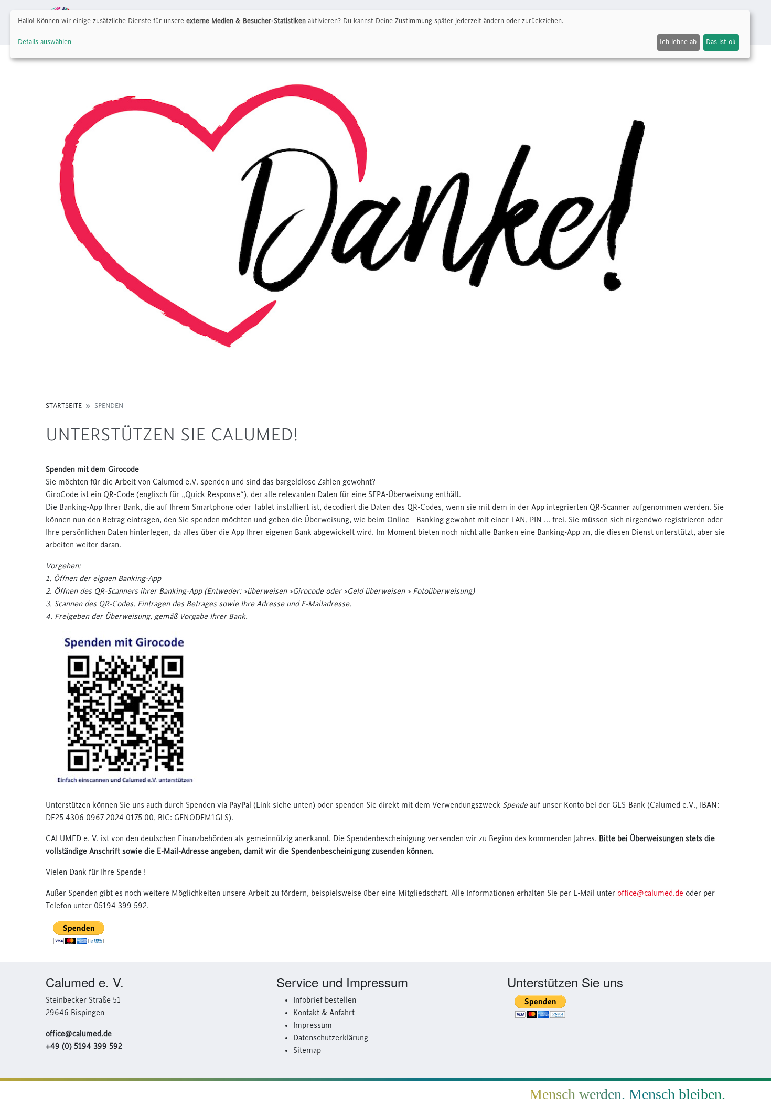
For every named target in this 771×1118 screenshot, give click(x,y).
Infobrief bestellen (324, 1000)
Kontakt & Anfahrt (324, 1013)
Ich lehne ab (678, 42)
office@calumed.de (650, 893)
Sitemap (307, 1051)
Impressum (312, 1026)
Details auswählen (44, 42)
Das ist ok (721, 42)
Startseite (64, 406)
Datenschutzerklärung (330, 1038)
